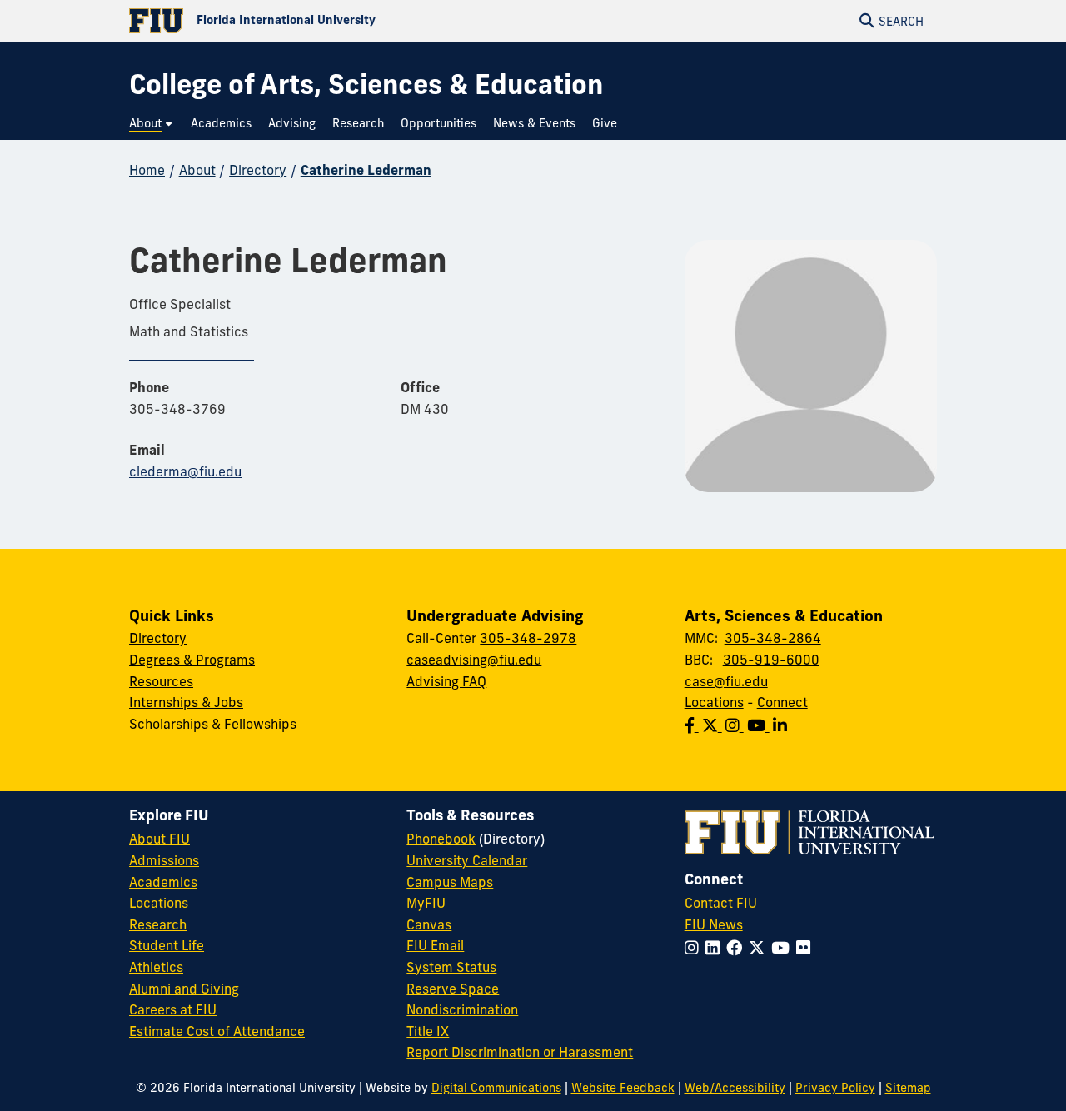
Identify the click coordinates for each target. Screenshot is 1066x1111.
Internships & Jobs (186, 702)
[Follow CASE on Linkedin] (781, 725)
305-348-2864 (773, 638)
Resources (161, 681)
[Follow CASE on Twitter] (713, 725)
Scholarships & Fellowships (212, 723)
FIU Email (435, 945)
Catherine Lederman (366, 170)
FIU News (714, 924)
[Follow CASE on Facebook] (693, 725)
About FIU (159, 838)
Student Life (166, 945)
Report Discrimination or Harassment (519, 1052)
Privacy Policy (835, 1087)
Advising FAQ (446, 681)
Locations (714, 702)
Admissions (164, 860)
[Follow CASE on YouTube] (760, 725)
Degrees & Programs (192, 659)
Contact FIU (721, 902)
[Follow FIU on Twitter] (760, 947)
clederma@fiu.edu (185, 471)
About (197, 170)
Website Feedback (623, 1087)
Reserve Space (452, 988)
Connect (782, 702)
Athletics (156, 967)
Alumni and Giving (184, 988)
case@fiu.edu (726, 681)
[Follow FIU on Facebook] (737, 947)
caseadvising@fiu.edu (473, 659)
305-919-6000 (771, 659)
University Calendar (466, 860)
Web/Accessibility (735, 1087)
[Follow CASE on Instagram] (736, 725)
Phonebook (441, 838)
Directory (257, 170)
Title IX (427, 1031)
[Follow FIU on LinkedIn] (715, 947)
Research (158, 924)
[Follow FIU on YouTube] (783, 947)
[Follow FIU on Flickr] (806, 947)
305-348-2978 (528, 638)
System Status (451, 967)
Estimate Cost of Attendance (217, 1031)
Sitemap (908, 1087)
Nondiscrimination (462, 1009)
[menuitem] (151, 123)
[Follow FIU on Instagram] (695, 947)
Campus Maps (449, 882)
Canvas (428, 924)
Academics (163, 882)
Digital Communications (496, 1087)
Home (147, 170)
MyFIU (426, 902)
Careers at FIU (173, 1009)
